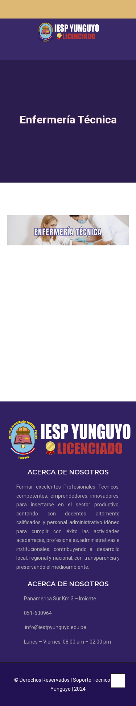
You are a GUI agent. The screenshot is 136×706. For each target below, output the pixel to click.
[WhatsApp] (121, 12)
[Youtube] (127, 12)
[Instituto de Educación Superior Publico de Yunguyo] (68, 32)
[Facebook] (114, 12)
